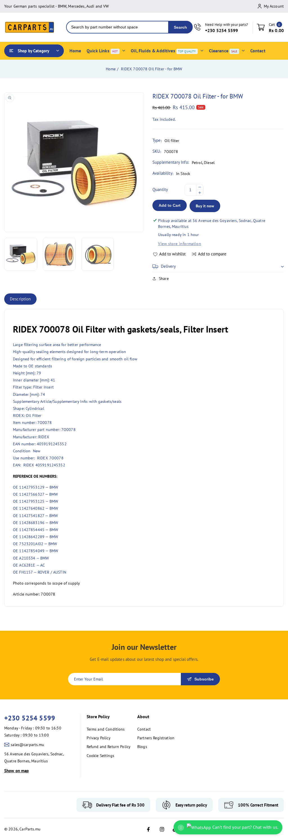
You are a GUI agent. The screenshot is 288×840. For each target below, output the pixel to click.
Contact (144, 729)
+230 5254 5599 (29, 718)
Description (20, 299)
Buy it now (205, 205)
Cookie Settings (100, 755)
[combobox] (117, 27)
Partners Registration (155, 737)
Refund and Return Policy (109, 746)
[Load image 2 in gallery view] (59, 254)
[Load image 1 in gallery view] (20, 254)
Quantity (160, 189)
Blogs (142, 746)
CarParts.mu (29, 829)
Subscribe (204, 679)
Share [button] (164, 278)
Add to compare (212, 254)
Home (111, 68)
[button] (218, 266)
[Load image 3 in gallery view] (98, 254)
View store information (179, 243)
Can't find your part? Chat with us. (229, 827)
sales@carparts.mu (27, 744)
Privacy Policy (99, 737)
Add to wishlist (172, 254)
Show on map (16, 770)
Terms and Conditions (106, 729)
